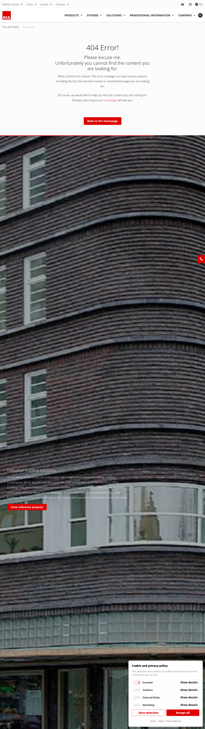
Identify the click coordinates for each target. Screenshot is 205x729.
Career (153, 721)
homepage (110, 100)
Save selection (148, 712)
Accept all (183, 712)
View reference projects (27, 507)
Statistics (148, 690)
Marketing (148, 705)
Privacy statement (173, 721)
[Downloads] (182, 4)
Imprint (161, 721)
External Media (151, 697)
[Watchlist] (190, 4)
